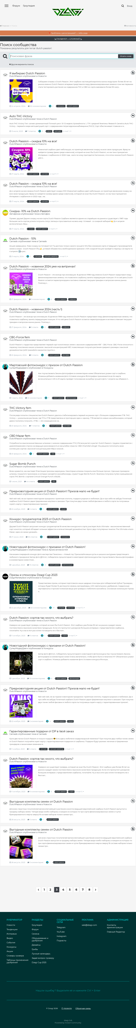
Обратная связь (83, 1008)
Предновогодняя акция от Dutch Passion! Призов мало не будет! (54, 491)
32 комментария (34, 398)
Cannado (13, 241)
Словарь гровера (15, 956)
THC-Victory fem (20, 408)
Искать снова (125, 56)
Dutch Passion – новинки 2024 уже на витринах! (42, 266)
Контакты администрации (115, 926)
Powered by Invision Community (68, 1023)
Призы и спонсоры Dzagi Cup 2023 (33, 575)
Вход (129, 6)
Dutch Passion (50, 119)
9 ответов (33, 635)
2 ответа (33, 509)
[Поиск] (123, 6)
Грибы (35, 949)
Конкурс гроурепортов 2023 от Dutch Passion (40, 519)
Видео (10, 938)
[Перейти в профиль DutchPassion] (5, 75)
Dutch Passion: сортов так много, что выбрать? (41, 617)
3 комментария (38, 299)
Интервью (12, 934)
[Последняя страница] (95, 889)
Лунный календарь (41, 954)
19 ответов (33, 565)
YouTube (61, 932)
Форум (16, 6)
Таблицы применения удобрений (17, 961)
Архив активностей (58, 550)
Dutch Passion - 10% (22, 238)
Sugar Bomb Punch (22, 463)
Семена (35, 934)
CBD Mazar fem (19, 435)
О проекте (66, 1008)
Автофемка (14, 214)
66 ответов (32, 537)
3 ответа (34, 327)
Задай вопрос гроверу (43, 958)
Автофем (45, 214)
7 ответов (31, 131)
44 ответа (30, 481)
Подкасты (61, 940)
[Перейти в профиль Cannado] (5, 240)
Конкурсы (48, 368)
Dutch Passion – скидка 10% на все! (33, 141)
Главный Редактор (116, 932)
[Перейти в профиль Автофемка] (5, 213)
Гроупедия (29, 6)
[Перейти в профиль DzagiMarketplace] (5, 576)
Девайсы (36, 945)
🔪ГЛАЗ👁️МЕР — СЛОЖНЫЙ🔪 (68, 39)
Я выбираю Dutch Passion (27, 73)
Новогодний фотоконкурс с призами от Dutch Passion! (47, 547)
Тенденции (12, 929)
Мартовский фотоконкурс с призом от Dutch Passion (46, 365)
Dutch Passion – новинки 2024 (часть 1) (35, 309)
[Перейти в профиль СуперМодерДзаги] (5, 367)
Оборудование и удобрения (40, 939)
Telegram (61, 927)
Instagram (61, 936)
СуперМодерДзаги (18, 368)
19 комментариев (37, 678)
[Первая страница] (38, 889)
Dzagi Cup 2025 (39, 962)
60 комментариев (38, 106)
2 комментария (36, 721)
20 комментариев (38, 608)
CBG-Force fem (19, 337)
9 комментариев (37, 791)
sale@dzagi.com (89, 925)
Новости (42, 76)
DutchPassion (15, 76)
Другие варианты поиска (22, 64)
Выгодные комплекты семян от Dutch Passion (41, 801)
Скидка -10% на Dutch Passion (29, 211)
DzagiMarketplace (17, 578)
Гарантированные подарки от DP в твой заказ (41, 731)
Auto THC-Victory (20, 116)
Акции (10, 951)
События (11, 942)
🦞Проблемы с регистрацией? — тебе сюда (68, 33)
